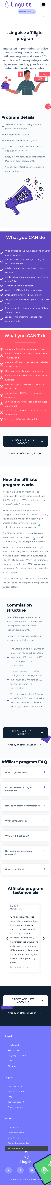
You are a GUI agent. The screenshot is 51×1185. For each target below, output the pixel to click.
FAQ (10, 1097)
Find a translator (15, 1107)
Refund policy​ (14, 1050)
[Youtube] (32, 1170)
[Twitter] (8, 1170)
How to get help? (14, 869)
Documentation (15, 1086)
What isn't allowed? (16, 821)
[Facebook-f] (20, 1170)
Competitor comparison (19, 1143)
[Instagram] (44, 1170)
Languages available (17, 1055)
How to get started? (16, 772)
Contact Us (13, 1127)
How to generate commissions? (22, 806)
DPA (10, 1061)
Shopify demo (14, 1138)
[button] (25, 772)
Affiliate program (16, 1148)
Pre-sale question (16, 1091)
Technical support (16, 1102)
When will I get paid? (17, 836)
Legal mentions (15, 1045)
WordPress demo (16, 1132)
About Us (12, 1066)
